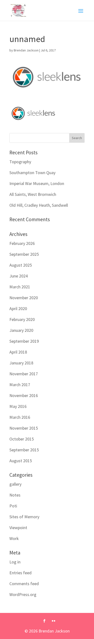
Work (14, 538)
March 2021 (19, 287)
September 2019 (24, 341)
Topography (20, 161)
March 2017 (19, 384)
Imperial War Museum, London (36, 183)
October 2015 (21, 439)
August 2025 (20, 265)
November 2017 (23, 373)
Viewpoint (18, 527)
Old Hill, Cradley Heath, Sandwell (38, 205)
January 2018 (21, 363)
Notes (14, 495)
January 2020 (21, 330)
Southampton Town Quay (32, 172)
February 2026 (22, 243)
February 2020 (22, 319)
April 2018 (18, 352)
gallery (15, 484)
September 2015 (24, 450)
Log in (14, 562)
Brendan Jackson (26, 50)
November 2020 (23, 297)
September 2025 (24, 254)
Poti (13, 506)
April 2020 (18, 308)
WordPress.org (22, 594)
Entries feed (20, 572)
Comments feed (24, 583)
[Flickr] (53, 621)
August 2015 (20, 460)
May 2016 (18, 406)
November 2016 (23, 395)
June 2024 (18, 276)
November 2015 (23, 428)
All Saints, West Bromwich (32, 194)
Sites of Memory (24, 516)
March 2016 (19, 417)
